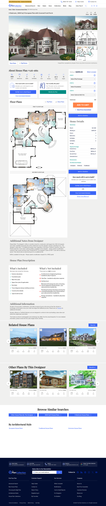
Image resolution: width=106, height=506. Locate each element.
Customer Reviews (82, 490)
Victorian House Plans (75, 428)
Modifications (57, 486)
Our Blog (79, 496)
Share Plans (61, 101)
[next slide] (97, 341)
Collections (57, 6)
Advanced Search (30, 6)
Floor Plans (13, 63)
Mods (64, 6)
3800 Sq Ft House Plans (52, 415)
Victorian (79, 165)
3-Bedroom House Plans (82, 415)
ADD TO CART (83, 105)
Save (87, 14)
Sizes (50, 6)
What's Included (58, 483)
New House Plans (13, 486)
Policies (59, 308)
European (73, 165)
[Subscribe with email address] (59, 472)
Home (10, 9)
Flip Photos (24, 63)
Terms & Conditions (13, 502)
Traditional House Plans (46, 428)
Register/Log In (35, 493)
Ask (91, 14)
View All (91, 367)
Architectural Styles (13, 493)
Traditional (86, 165)
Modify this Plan (53, 92)
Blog (70, 6)
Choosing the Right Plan (15, 490)
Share (95, 14)
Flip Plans (49, 101)
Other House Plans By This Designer (22, 415)
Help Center (35, 483)
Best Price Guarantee (82, 486)
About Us (79, 483)
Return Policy (35, 490)
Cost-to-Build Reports (59, 490)
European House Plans (21, 9)
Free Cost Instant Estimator (83, 193)
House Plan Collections (14, 496)
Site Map (38, 502)
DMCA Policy (31, 502)
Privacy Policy (23, 502)
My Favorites (35, 496)
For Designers (57, 493)
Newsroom (80, 493)
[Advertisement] (53, 446)
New (39, 6)
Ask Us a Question (83, 115)
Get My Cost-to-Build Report (23, 92)
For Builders (57, 496)
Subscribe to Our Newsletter (41, 469)
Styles (44, 6)
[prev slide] (8, 341)
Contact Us (34, 486)
